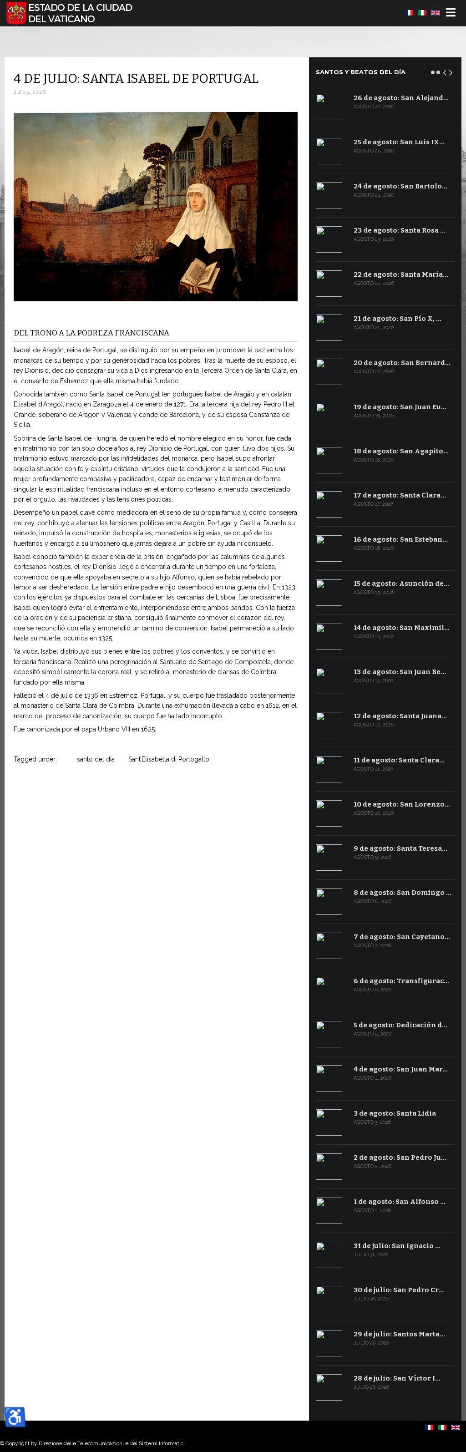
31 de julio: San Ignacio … (397, 1246)
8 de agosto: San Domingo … (402, 892)
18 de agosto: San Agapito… (401, 451)
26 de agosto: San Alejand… (401, 98)
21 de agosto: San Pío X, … (397, 319)
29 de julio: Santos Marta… (399, 1334)
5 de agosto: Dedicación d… (400, 1025)
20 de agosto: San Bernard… (402, 363)
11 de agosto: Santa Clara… (399, 760)
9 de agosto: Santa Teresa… (400, 848)
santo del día (96, 759)
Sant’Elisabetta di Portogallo (168, 759)
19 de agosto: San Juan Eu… (400, 407)
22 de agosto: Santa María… (401, 274)
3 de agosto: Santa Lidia (395, 1113)
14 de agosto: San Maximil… (402, 628)
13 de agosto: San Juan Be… (400, 672)
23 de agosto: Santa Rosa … (400, 230)
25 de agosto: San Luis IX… (399, 142)
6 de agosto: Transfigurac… (401, 981)
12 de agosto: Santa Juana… (400, 716)
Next (451, 71)
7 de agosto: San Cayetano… (402, 937)
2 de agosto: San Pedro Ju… (400, 1157)
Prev (445, 71)
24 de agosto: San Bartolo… (400, 186)
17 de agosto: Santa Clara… (400, 495)
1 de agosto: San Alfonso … (400, 1202)
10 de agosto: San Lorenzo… (402, 804)
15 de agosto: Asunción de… (401, 583)
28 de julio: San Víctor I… (397, 1378)
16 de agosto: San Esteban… (401, 539)
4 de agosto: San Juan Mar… (401, 1069)
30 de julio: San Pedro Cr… (399, 1290)
